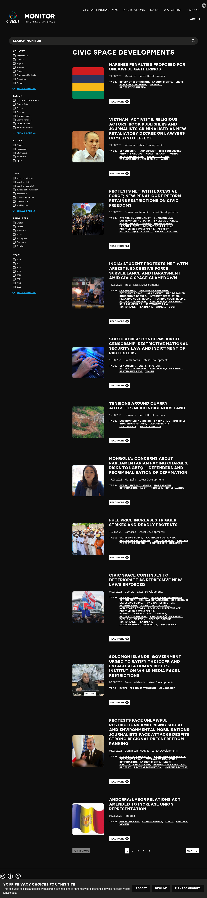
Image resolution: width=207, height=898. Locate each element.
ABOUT (195, 19)
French (20, 226)
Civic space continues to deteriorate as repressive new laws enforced (145, 580)
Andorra (20, 67)
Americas (21, 112)
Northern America (25, 127)
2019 (19, 271)
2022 (19, 283)
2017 (19, 263)
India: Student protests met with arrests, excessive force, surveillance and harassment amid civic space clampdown (148, 271)
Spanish (20, 246)
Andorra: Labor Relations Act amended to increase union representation (145, 804)
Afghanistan (22, 55)
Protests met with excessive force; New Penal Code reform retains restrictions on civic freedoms (145, 198)
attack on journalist (25, 185)
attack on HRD (23, 182)
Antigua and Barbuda (26, 75)
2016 (19, 259)
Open (19, 160)
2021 (19, 279)
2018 (19, 267)
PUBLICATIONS (134, 9)
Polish (19, 234)
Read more (117, 102)
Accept (141, 888)
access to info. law (25, 178)
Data (154, 9)
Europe (20, 108)
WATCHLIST (173, 9)
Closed (20, 145)
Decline (161, 888)
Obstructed (22, 152)
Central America (24, 119)
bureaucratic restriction (27, 189)
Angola (20, 71)
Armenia (21, 82)
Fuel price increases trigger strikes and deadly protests (143, 522)
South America (23, 123)
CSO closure (22, 201)
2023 (19, 287)
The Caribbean (23, 115)
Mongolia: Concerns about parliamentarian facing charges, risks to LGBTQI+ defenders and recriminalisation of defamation (149, 465)
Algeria (20, 63)
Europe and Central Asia (28, 100)
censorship (22, 193)
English (20, 222)
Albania (20, 59)
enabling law (22, 205)
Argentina (21, 79)
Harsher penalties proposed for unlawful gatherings (147, 67)
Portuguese (22, 238)
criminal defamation (26, 197)
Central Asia (22, 104)
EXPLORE (194, 9)
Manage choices (188, 888)
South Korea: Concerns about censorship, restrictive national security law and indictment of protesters (148, 346)
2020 (19, 275)
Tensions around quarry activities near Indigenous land (147, 405)
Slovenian (21, 242)
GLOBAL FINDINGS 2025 (100, 9)
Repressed (21, 149)
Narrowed (21, 156)
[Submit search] (191, 41)
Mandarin (21, 230)
